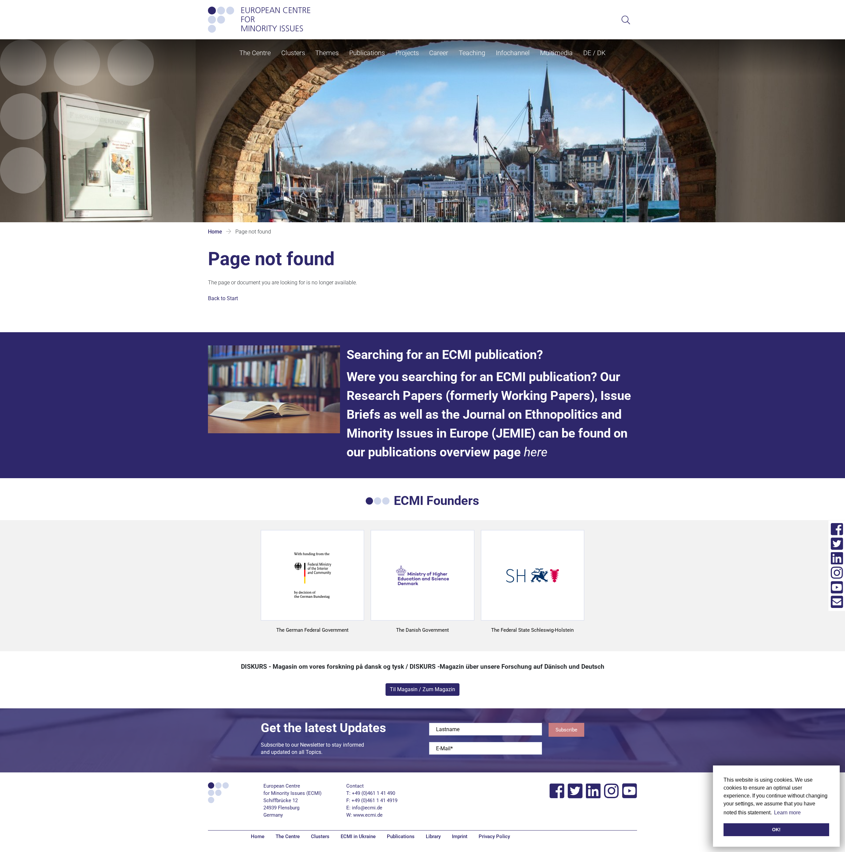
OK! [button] (776, 829)
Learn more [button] (787, 812)
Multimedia (556, 53)
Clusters (293, 53)
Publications (367, 53)
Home (215, 232)
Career (438, 53)
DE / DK (594, 53)
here (536, 452)
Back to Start (223, 298)
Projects (407, 53)
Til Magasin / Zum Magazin (422, 689)
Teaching (472, 53)
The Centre (255, 53)
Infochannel (513, 53)
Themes (327, 53)
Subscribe (566, 730)
